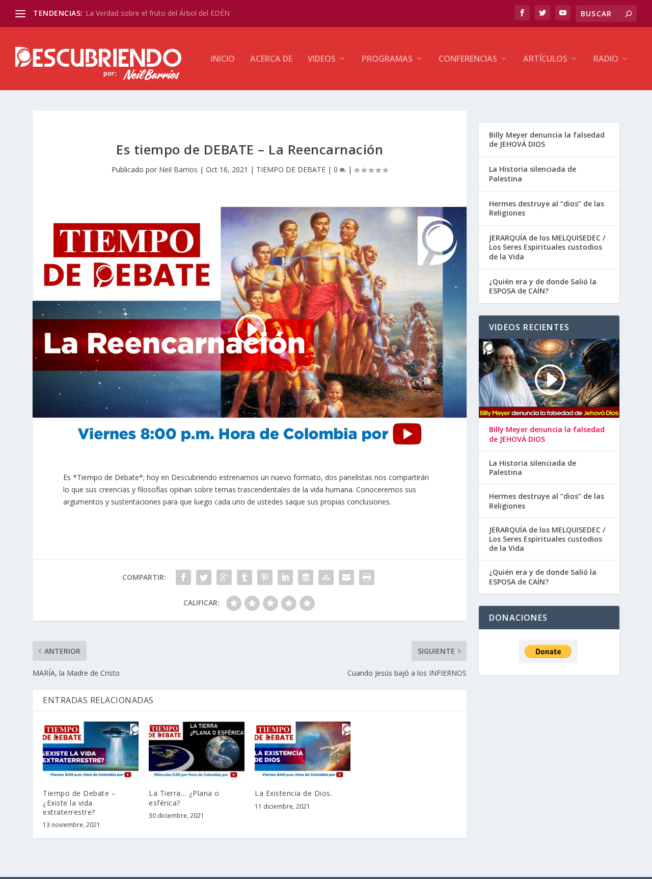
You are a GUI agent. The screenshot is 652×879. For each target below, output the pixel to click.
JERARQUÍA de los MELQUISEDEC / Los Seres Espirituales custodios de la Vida (547, 247)
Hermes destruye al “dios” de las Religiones (546, 208)
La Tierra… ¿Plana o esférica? (184, 797)
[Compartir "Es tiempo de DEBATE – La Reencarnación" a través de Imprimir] (367, 577)
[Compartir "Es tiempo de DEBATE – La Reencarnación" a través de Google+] (224, 577)
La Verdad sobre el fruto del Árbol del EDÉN (158, 13)
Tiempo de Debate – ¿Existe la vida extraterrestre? (79, 802)
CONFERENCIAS (468, 59)
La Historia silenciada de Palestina (532, 173)
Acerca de (271, 59)
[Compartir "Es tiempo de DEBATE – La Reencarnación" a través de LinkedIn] (285, 577)
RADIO (605, 59)
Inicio (223, 59)
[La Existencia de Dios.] (302, 750)
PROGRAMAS (387, 59)
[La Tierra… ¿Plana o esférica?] (196, 750)
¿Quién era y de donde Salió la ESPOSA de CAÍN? (542, 286)
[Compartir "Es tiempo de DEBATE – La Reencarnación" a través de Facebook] (183, 577)
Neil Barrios (178, 169)
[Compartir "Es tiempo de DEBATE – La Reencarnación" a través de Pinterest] (265, 577)
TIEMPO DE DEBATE (290, 169)
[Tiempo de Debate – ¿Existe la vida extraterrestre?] (91, 750)
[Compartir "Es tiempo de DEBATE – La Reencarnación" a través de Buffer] (305, 577)
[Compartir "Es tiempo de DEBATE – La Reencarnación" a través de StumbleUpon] (326, 577)
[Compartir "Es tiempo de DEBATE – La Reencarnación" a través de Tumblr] (244, 577)
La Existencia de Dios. (293, 793)
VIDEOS (322, 59)
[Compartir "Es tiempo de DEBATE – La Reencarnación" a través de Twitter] (204, 577)
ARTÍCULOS (545, 59)
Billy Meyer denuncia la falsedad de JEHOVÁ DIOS (547, 139)
